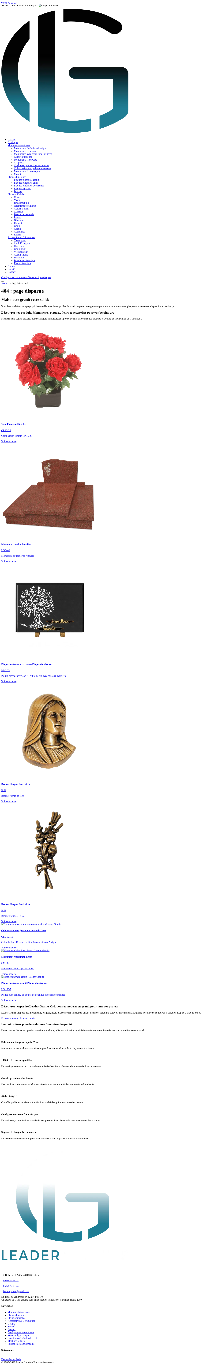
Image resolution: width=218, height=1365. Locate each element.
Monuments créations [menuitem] (25, 151)
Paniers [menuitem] (17, 217)
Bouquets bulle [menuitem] (21, 202)
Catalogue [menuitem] (13, 142)
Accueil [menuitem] (11, 139)
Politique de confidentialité (21, 1343)
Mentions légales (16, 1341)
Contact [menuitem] (11, 272)
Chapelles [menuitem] (19, 162)
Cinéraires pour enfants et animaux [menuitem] (31, 165)
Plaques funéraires (17, 1315)
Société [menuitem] (11, 269)
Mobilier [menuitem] (18, 174)
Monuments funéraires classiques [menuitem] (30, 148)
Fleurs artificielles (16, 1318)
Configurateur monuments (14, 277)
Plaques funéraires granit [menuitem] (26, 179)
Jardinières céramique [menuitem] (25, 205)
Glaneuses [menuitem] (19, 220)
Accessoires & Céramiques (21, 1320)
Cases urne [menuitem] (19, 246)
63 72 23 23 (9, 2)
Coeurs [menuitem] (17, 228)
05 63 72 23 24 (11, 1286)
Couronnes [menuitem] (19, 231)
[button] (32, 145)
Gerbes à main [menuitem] (21, 208)
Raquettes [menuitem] (19, 223)
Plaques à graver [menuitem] (22, 188)
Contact (11, 1329)
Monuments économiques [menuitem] (27, 171)
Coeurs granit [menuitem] (21, 254)
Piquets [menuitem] (17, 234)
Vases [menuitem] (17, 200)
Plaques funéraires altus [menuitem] (26, 182)
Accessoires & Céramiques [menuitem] (21, 237)
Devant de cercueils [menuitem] (24, 214)
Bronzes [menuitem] (18, 191)
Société (11, 1326)
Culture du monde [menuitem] (23, 156)
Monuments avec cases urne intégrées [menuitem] (33, 154)
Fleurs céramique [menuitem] (22, 263)
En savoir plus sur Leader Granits (18, 1018)
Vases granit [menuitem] (20, 240)
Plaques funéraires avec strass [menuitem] (29, 185)
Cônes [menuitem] (17, 197)
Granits (11, 1323)
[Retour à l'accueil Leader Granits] (65, 134)
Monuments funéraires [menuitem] (19, 145)
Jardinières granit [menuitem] (22, 243)
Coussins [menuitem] (18, 211)
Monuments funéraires (19, 1312)
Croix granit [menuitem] (20, 249)
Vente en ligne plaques (39, 277)
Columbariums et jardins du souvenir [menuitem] (32, 168)
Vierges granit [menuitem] (21, 251)
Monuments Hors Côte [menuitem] (25, 159)
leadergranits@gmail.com (16, 1291)
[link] (109, 441)
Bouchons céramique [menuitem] (24, 260)
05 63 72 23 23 (11, 1280)
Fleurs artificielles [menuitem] (16, 194)
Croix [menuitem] (17, 226)
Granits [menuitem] (11, 266)
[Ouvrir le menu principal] (2, 281)
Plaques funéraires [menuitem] (17, 177)
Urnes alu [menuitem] (19, 257)
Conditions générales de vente (23, 1338)
